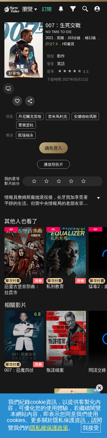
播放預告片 (53, 164)
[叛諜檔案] (66, 342)
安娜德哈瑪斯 (85, 116)
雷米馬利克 (57, 116)
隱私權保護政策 (49, 428)
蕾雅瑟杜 (26, 125)
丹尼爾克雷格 (29, 116)
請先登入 (53, 148)
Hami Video (11, 10)
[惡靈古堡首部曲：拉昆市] (24, 261)
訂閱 (47, 8)
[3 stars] (59, 181)
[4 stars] (71, 181)
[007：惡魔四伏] (24, 342)
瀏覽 (27, 9)
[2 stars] (46, 181)
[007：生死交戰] (17, 101)
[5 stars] (83, 181)
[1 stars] (34, 181)
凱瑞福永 (25, 135)
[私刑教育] (66, 258)
